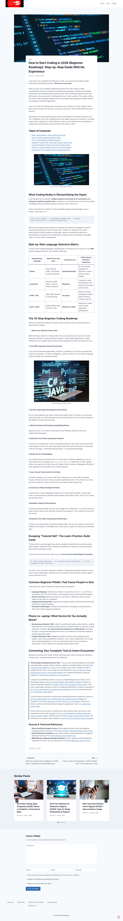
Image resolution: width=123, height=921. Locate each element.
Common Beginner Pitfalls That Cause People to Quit (51, 145)
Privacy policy (52, 902)
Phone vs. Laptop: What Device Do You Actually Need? (51, 147)
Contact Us (32, 906)
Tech (108, 3)
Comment (31, 846)
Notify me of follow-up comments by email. (43, 879)
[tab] (57, 822)
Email (53, 870)
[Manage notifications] (118, 917)
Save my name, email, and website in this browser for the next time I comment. (53, 875)
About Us (10, 902)
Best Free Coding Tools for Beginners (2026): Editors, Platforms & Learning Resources (42, 761)
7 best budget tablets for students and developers (51, 689)
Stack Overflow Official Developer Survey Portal (75, 731)
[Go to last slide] (16, 800)
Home (102, 3)
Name (29, 870)
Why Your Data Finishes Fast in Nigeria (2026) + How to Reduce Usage (93, 806)
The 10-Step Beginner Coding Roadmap (46, 140)
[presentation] (28, 790)
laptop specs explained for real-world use (55, 675)
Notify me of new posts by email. (40, 883)
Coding (31, 748)
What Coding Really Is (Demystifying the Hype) (48, 135)
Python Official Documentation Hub (63, 736)
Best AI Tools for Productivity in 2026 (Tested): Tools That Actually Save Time (80, 761)
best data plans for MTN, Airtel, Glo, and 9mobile (62, 701)
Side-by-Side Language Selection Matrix (46, 138)
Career (114, 3)
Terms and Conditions (36, 902)
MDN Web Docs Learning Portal (78, 741)
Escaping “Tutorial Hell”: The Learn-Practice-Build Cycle (52, 142)
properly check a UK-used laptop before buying (70, 684)
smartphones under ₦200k (42, 692)
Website (79, 870)
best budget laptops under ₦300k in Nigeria (65, 682)
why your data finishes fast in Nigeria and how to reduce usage (53, 699)
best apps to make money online (77, 716)
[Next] (106, 800)
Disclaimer (21, 902)
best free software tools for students (80, 718)
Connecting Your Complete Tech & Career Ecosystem (51, 150)
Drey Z (32, 76)
